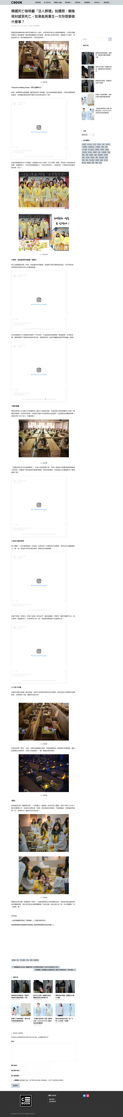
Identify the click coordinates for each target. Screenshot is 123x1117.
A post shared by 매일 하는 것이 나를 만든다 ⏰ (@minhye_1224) (39, 399)
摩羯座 (91, 155)
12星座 (84, 144)
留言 (13, 1041)
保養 (102, 147)
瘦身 (106, 157)
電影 (93, 162)
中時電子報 (91, 147)
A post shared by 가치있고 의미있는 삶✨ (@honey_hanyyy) (38, 329)
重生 (27, 960)
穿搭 (83, 160)
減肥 (83, 157)
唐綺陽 (97, 149)
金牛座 (106, 160)
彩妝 (99, 152)
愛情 (83, 155)
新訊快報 (38, 2)
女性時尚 (77, 2)
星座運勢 (100, 155)
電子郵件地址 (15, 1070)
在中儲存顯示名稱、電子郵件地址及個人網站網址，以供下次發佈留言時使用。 (38, 1080)
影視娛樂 (87, 2)
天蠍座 (107, 149)
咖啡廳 (13, 960)
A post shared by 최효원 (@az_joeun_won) (39, 610)
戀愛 (87, 155)
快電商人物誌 (58, 2)
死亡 (18, 960)
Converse (89, 144)
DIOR (94, 144)
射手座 (90, 152)
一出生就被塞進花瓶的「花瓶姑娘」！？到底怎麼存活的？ (28, 920)
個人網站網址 (15, 1075)
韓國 (31, 960)
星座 (95, 155)
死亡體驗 (22, 960)
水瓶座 (106, 155)
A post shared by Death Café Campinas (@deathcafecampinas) (39, 534)
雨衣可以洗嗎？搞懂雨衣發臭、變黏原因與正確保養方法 (103, 69)
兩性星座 (106, 2)
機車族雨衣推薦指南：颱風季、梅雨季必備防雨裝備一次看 (103, 55)
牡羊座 (87, 157)
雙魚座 (89, 162)
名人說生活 (47, 2)
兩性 (106, 147)
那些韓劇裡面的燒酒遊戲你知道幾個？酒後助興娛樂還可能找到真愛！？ (32, 925)
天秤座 (102, 149)
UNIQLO (108, 144)
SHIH (25, 26)
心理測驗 (104, 152)
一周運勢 (84, 147)
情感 (109, 152)
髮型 (100, 162)
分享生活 (96, 2)
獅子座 (92, 157)
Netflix (99, 144)
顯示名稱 (14, 1065)
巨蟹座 (95, 152)
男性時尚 (67, 2)
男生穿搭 (101, 157)
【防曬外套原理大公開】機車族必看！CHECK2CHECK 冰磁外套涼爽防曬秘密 (42, 1021)
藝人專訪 (92, 160)
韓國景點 (36, 960)
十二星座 (84, 149)
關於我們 (52, 1099)
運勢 (101, 160)
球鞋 (97, 157)
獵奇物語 (37, 26)
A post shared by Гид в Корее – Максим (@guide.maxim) (39, 156)
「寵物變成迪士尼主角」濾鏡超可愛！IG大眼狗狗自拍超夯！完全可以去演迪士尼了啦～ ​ (36, 967)
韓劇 (97, 162)
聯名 (87, 160)
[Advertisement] (43, 944)
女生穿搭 (84, 152)
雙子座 (84, 162)
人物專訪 (97, 147)
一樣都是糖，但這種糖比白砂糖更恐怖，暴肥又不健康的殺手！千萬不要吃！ (54, 970)
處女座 (97, 160)
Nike (103, 144)
